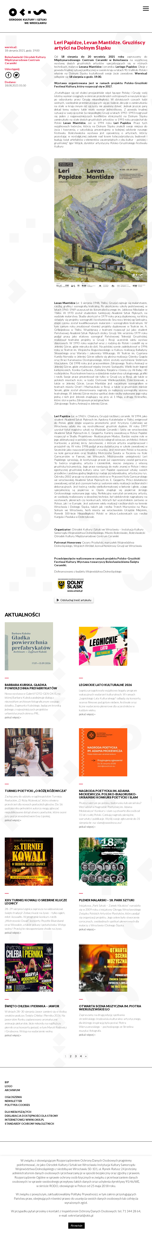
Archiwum (12, 1090)
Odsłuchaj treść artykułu (75, 600)
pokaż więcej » (13, 717)
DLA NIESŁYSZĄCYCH (18, 1111)
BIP (7, 1082)
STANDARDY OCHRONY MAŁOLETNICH (29, 1123)
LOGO (8, 1086)
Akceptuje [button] (76, 1225)
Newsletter (13, 1101)
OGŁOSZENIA (13, 1097)
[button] (147, 41)
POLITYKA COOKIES (17, 1105)
